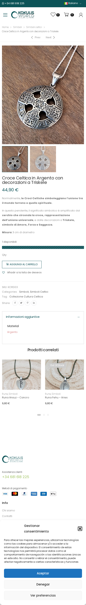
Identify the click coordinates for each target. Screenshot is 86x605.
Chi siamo (8, 510)
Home (5, 27)
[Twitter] (21, 303)
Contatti (7, 516)
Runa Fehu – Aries (56, 397)
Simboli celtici (34, 27)
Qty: (4, 255)
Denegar (43, 584)
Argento (12, 332)
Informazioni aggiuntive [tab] (23, 317)
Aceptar (43, 573)
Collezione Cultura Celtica (26, 296)
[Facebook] (15, 303)
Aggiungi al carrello (24, 264)
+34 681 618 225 (14, 3)
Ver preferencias (43, 595)
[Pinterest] (27, 303)
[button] (80, 529)
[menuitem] (72, 3)
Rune (5, 394)
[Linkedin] (34, 303)
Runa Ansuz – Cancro (15, 397)
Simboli (17, 27)
